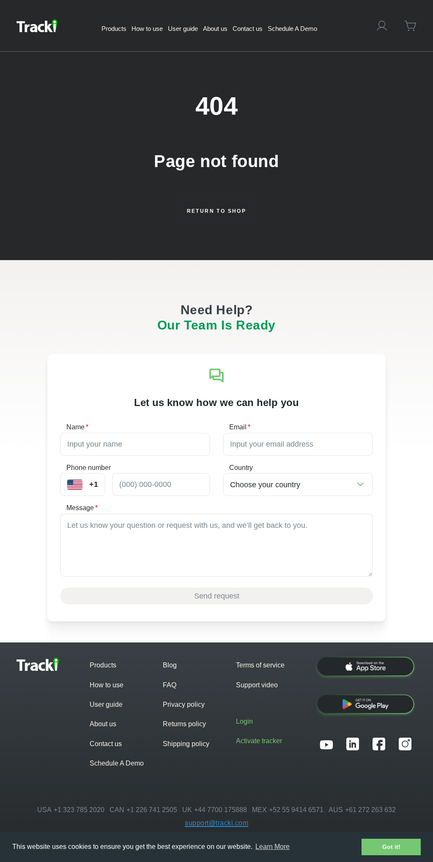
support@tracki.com (216, 822)
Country (241, 467)
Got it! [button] (391, 846)
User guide (106, 704)
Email (239, 427)
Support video (257, 685)
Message (82, 507)
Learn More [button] (272, 846)
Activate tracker (259, 740)
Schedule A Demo (117, 763)
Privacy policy (184, 704)
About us (103, 723)
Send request (216, 596)
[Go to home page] (37, 25)
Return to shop (217, 211)
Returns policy (184, 723)
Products (103, 665)
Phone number (88, 467)
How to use (106, 685)
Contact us (106, 743)
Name (77, 427)
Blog (170, 665)
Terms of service (260, 665)
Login (244, 721)
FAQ (169, 685)
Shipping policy (186, 743)
